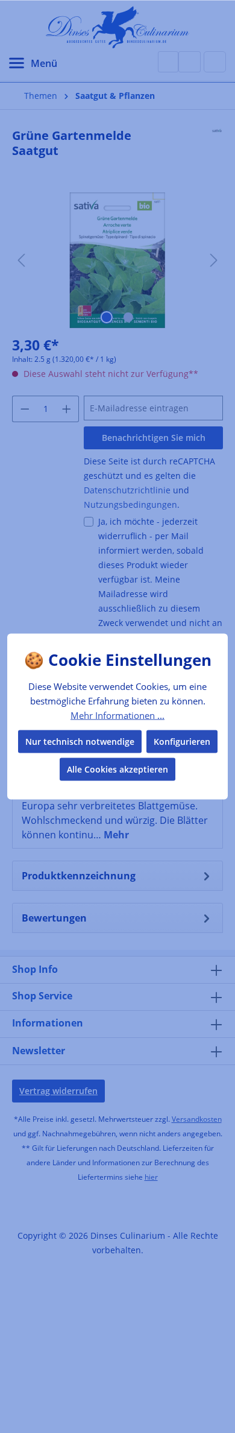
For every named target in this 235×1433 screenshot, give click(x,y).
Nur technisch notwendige (79, 741)
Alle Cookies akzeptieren (117, 769)
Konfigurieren (182, 741)
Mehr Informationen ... (117, 715)
